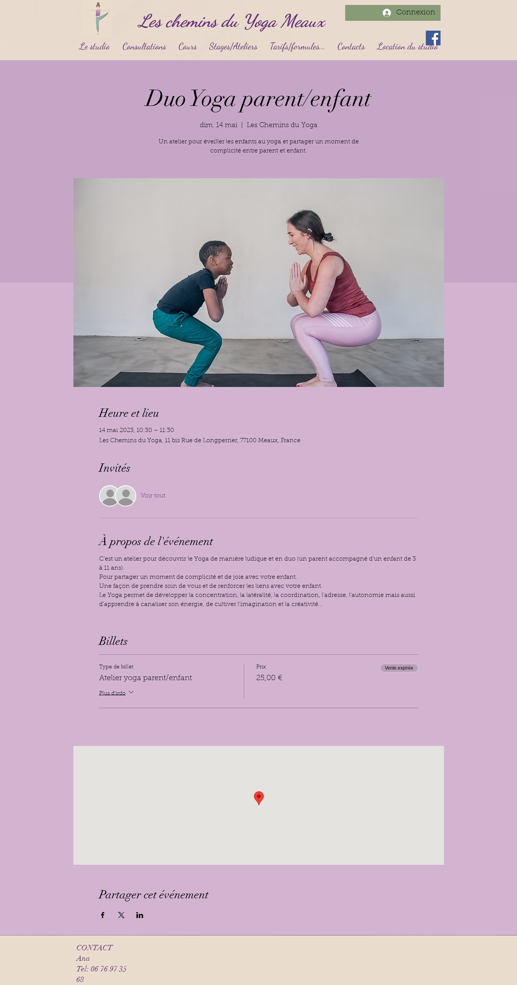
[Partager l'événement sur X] (121, 915)
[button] (144, 46)
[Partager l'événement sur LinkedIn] (139, 915)
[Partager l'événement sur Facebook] (102, 915)
